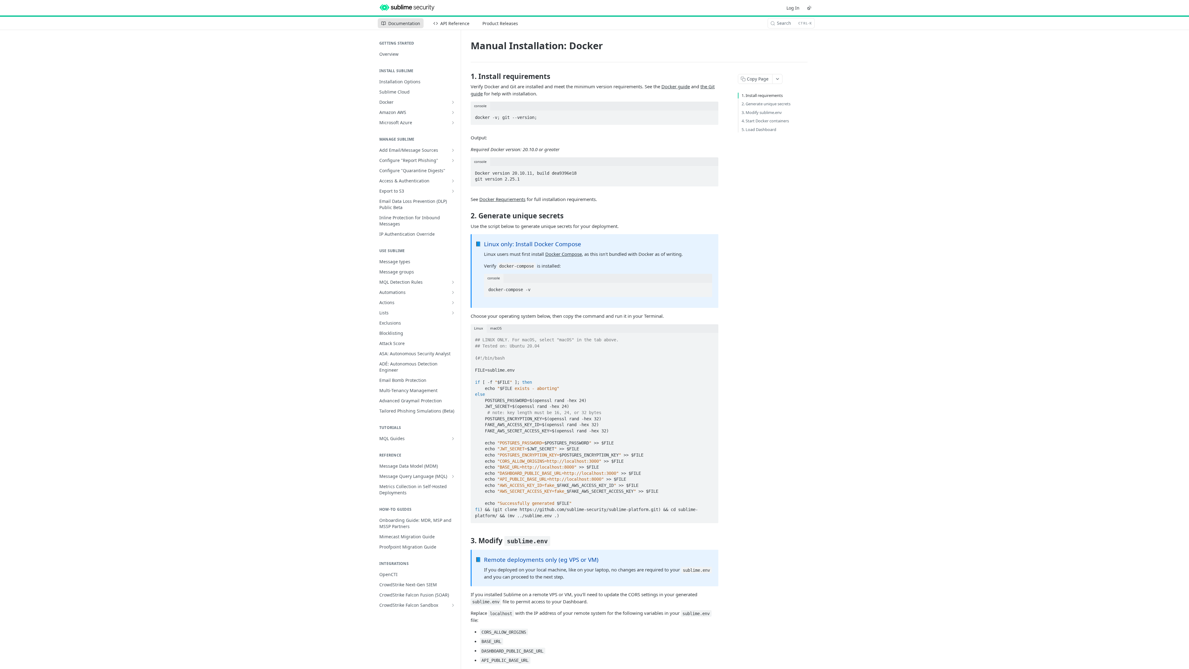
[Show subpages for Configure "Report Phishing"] (453, 160)
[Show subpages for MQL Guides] (453, 438)
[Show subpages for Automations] (453, 292)
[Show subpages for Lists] (453, 312)
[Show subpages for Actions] (453, 302)
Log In (792, 8)
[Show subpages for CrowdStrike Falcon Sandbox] (453, 605)
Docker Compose (563, 254)
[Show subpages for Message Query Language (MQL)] (453, 476)
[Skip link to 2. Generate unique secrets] (466, 216)
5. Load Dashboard (759, 129)
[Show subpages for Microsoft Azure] (453, 122)
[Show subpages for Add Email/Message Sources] (453, 150)
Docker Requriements (502, 199)
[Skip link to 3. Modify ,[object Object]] (466, 541)
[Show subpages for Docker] (453, 102)
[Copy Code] (711, 115)
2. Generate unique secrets (766, 104)
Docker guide (675, 86)
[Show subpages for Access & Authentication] (453, 180)
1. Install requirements (762, 95)
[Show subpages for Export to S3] (453, 191)
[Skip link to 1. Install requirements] (466, 76)
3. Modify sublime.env (762, 112)
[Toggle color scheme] (809, 8)
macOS (496, 328)
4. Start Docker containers (765, 121)
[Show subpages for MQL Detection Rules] (453, 282)
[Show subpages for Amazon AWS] (453, 112)
